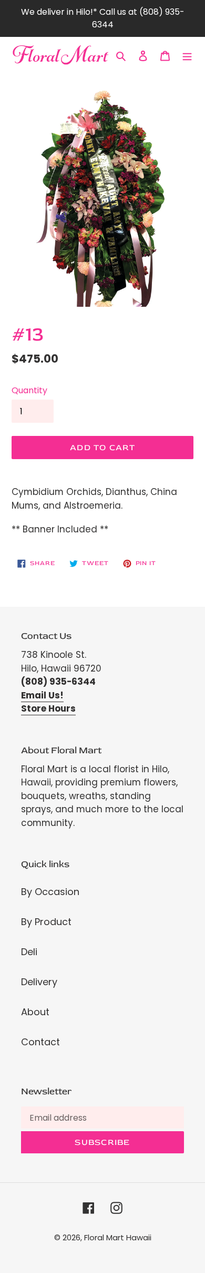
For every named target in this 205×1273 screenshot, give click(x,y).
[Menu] (187, 55)
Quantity (29, 390)
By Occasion (50, 891)
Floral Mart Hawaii (117, 1237)
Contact (40, 1041)
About (35, 1011)
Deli (29, 951)
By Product (46, 921)
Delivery (39, 981)
